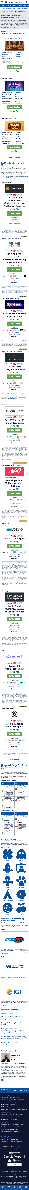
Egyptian (7, 887)
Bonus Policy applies (19, 292)
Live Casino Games (19, 1114)
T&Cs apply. (7, 754)
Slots (24, 5)
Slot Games (11, 1114)
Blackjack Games (4, 1119)
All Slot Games (14, 158)
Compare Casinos (11, 5)
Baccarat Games (13, 1119)
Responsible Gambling (16, 1144)
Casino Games (4, 1114)
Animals (21, 887)
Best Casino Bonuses (14, 1097)
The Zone (3, 1139)
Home (2, 5)
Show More (14, 226)
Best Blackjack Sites (15, 1106)
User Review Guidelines (14, 1148)
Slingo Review (15, 1129)
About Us (16, 1139)
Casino (20, 5)
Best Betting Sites (21, 1099)
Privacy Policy (19, 1141)
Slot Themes (13, 1124)
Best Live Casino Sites (5, 1102)
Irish (7, 860)
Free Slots (25, 8)
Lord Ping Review (4, 1134)
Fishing (21, 901)
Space (8, 874)
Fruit (21, 914)
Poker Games (11, 1116)
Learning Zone (10, 1139)
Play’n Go (3, 949)
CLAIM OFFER (14, 213)
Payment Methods (5, 1124)
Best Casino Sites (4, 1097)
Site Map (22, 1148)
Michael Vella (9, 31)
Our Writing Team (4, 1141)
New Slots (9, 8)
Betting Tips (24, 1109)
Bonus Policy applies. (12, 398)
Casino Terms (20, 1124)
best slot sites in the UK (6, 843)
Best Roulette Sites (5, 1106)
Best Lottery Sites (4, 1109)
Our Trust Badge (4, 1148)
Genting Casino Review (6, 1129)
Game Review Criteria (15, 1146)
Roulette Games (19, 1116)
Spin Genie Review (15, 1131)
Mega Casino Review (5, 1131)
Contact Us (12, 1141)
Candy (8, 914)
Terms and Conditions (5, 1144)
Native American (7, 900)
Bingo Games (4, 1116)
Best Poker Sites (14, 1104)
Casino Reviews (4, 1126)
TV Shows (21, 874)
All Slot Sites (14, 760)
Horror (21, 860)
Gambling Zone (4, 11)
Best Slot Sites (13, 1099)
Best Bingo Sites (15, 1102)
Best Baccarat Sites (5, 1104)
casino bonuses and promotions (8, 819)
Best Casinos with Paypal (15, 1109)
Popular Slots (17, 8)
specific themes (10, 844)
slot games (20, 169)
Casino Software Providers (14, 1126)
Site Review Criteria (5, 1146)
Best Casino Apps (5, 1099)
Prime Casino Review (14, 1134)
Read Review (14, 67)
